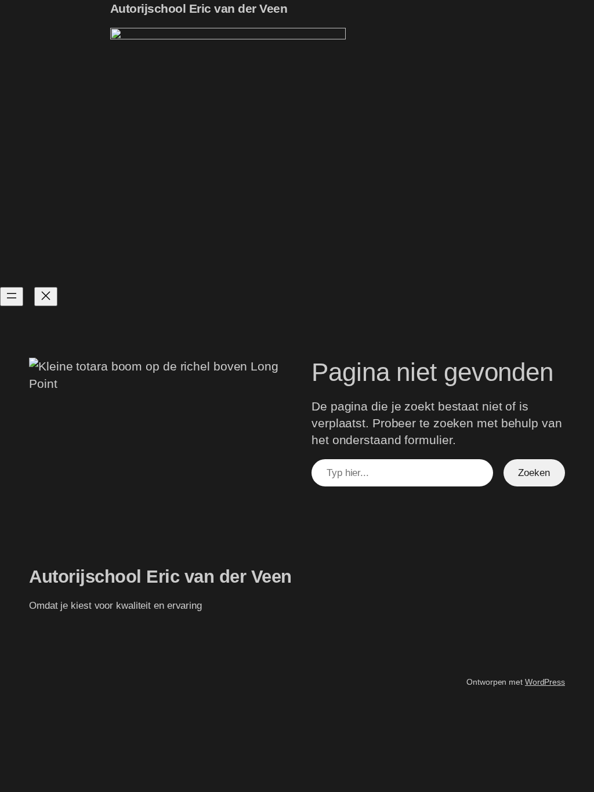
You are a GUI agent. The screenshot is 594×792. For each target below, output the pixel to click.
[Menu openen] (11, 296)
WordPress (545, 681)
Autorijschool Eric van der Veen (199, 8)
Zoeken (534, 472)
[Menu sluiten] (45, 296)
